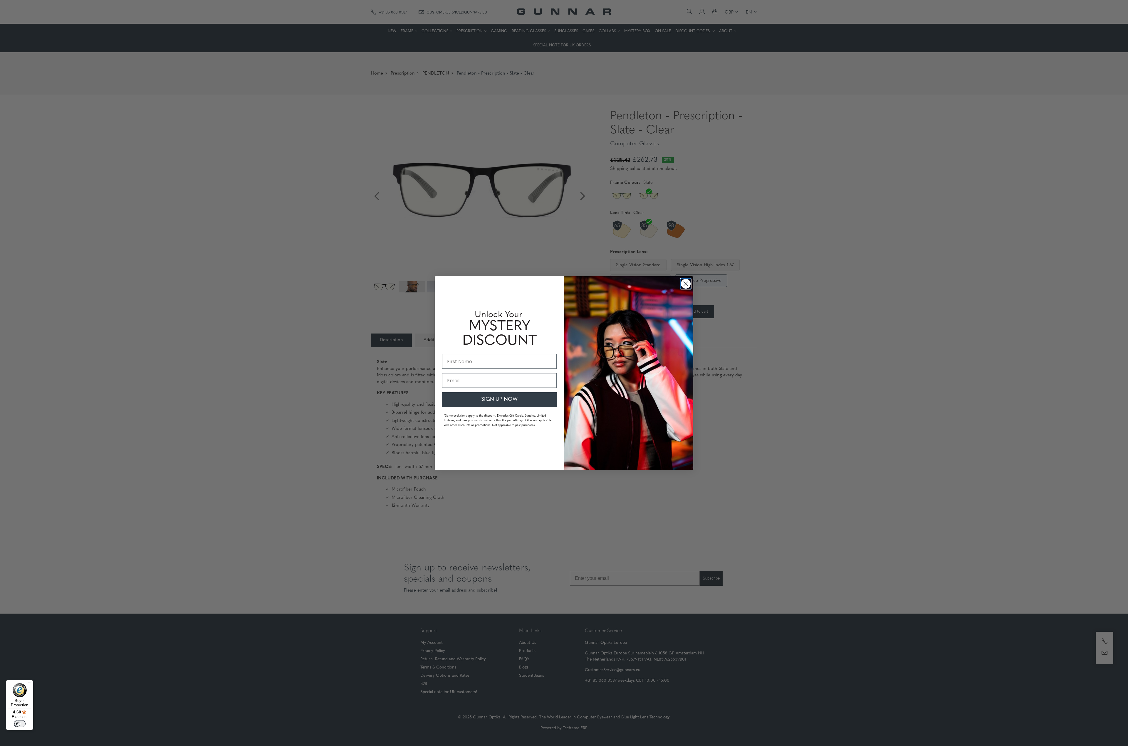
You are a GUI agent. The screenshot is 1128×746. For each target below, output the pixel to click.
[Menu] (29, 683)
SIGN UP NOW (499, 399)
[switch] (20, 723)
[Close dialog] (686, 284)
